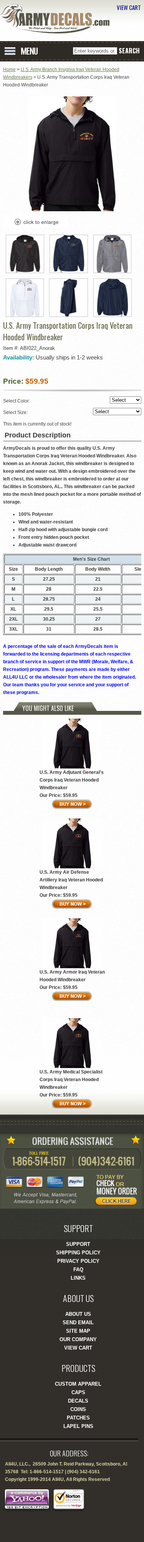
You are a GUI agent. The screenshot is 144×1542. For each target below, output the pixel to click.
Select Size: (16, 412)
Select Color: (17, 401)
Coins (78, 1409)
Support (78, 1244)
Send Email (78, 1322)
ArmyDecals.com (57, 18)
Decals (78, 1401)
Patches (78, 1418)
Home (9, 69)
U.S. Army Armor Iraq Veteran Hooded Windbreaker (72, 975)
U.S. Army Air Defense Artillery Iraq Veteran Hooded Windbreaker (71, 880)
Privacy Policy (78, 1261)
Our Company (78, 1339)
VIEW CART (129, 7)
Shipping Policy (78, 1252)
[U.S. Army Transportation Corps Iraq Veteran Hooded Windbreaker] (72, 209)
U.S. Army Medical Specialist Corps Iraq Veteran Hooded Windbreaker (71, 1079)
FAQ (78, 1269)
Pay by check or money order (119, 1189)
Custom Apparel (78, 1384)
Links (78, 1278)
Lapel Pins (78, 1426)
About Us (78, 1314)
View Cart (78, 1348)
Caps (78, 1392)
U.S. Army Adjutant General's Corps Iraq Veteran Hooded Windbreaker (72, 780)
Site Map (78, 1331)
